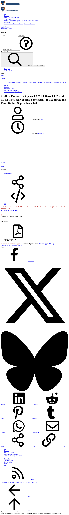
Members (7, 22)
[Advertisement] (34, 148)
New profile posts (25, 20)
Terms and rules (8, 460)
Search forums (15, 17)
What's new (7, 19)
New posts (7, 17)
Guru (41, 119)
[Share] (17, 188)
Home (6, 14)
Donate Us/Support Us (59, 82)
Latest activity (35, 20)
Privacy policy (8, 462)
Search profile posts (29, 24)
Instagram (49, 82)
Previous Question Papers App (30, 82)
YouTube (42, 82)
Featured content (9, 20)
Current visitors (8, 24)
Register (3, 78)
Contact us (7, 459)
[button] (26, 49)
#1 (5, 204)
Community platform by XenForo (19, 482)
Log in (2, 75)
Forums (6, 16)
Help (5, 463)
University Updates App (14, 82)
